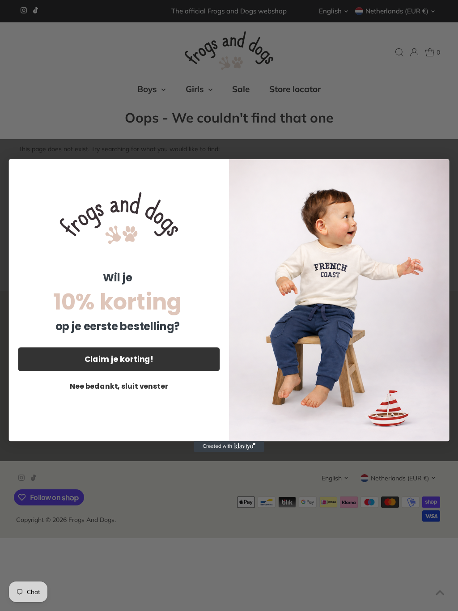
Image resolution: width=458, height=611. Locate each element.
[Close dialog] (437, 170)
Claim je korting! (119, 359)
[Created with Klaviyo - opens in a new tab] (229, 446)
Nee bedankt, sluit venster (119, 386)
